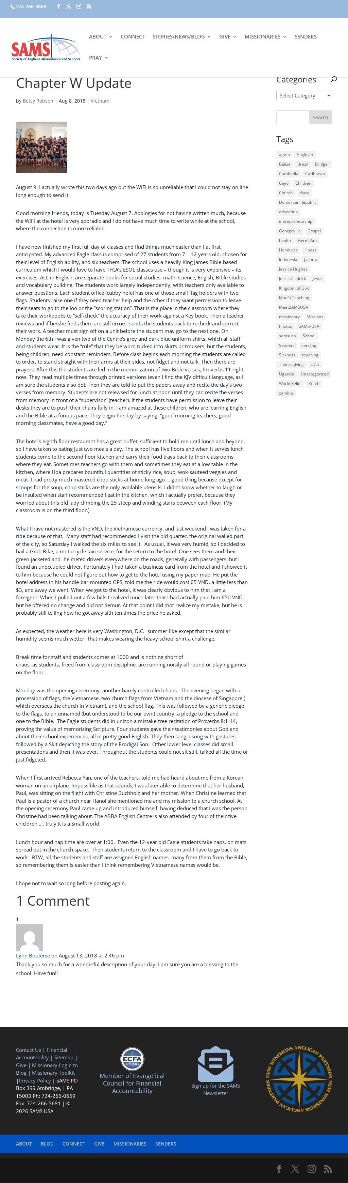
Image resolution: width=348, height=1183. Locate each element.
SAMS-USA (309, 326)
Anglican (305, 154)
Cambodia (288, 173)
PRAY (95, 58)
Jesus (318, 278)
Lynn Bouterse (33, 955)
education (288, 212)
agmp (284, 154)
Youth (314, 383)
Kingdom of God (294, 288)
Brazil (302, 164)
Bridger (322, 164)
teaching (310, 355)
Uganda (286, 374)
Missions (315, 317)
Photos (285, 326)
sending (308, 345)
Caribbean (315, 173)
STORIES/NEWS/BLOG (179, 37)
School (309, 336)
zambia (286, 393)
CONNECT (133, 37)
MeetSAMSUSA (293, 307)
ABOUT (97, 37)
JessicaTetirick (292, 278)
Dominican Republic (297, 202)
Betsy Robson (38, 100)
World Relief (290, 383)
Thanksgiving (291, 364)
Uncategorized (315, 374)
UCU (315, 364)
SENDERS (306, 37)
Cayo (284, 183)
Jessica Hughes (293, 269)
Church (286, 193)
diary (304, 193)
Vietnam (100, 100)
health (285, 240)
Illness (310, 250)
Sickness (287, 355)
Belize (285, 164)
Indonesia (288, 259)
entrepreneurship (295, 221)
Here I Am (307, 240)
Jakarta (310, 259)
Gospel (314, 231)
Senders (287, 345)
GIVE (224, 37)
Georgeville (290, 231)
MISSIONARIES (262, 37)
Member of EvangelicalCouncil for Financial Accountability (132, 1083)
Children (303, 183)
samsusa (287, 336)
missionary (289, 317)
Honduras (288, 250)
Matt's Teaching (294, 298)
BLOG (47, 1143)
